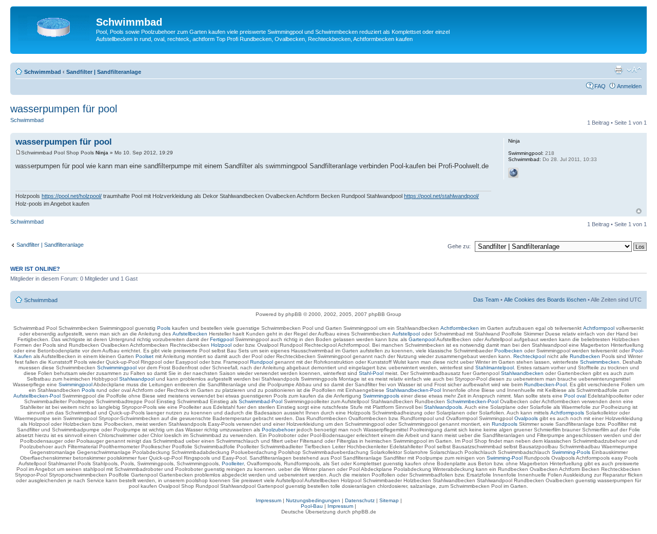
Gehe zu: (459, 246)
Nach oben (639, 211)
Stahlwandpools (443, 407)
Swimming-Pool (505, 458)
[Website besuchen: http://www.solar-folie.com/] (513, 173)
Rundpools (504, 424)
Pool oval (575, 396)
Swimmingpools (381, 396)
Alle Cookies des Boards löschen (545, 299)
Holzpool (221, 345)
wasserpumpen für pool (63, 108)
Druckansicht (618, 69)
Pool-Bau (312, 506)
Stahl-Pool (371, 373)
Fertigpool (222, 339)
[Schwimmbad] (54, 25)
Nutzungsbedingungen (313, 500)
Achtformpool (598, 328)
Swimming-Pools (571, 452)
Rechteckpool (529, 356)
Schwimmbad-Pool (260, 401)
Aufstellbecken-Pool (37, 396)
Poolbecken (508, 350)
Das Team (486, 299)
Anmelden (629, 86)
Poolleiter (233, 463)
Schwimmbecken (600, 362)
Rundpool (261, 362)
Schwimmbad (42, 72)
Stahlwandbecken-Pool (413, 390)
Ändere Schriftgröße (634, 69)
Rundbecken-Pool (545, 384)
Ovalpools (526, 418)
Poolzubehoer (278, 429)
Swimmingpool (75, 384)
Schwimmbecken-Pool (472, 401)
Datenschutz (360, 500)
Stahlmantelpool (494, 367)
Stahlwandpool (136, 379)
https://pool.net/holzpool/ (72, 196)
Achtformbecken (459, 328)
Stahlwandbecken (522, 373)
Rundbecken (585, 356)
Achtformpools (567, 413)
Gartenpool (422, 339)
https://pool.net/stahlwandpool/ (441, 196)
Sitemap (389, 500)
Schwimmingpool (117, 367)
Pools (163, 328)
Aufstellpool (406, 334)
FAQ (600, 86)
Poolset (144, 356)
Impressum (268, 500)
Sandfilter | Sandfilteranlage (103, 72)
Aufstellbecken (189, 334)
